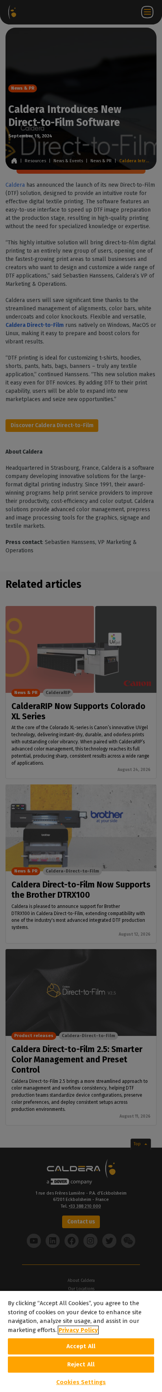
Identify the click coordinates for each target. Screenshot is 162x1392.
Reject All (81, 1364)
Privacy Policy (78, 1330)
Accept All (81, 1346)
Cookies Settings (81, 1382)
